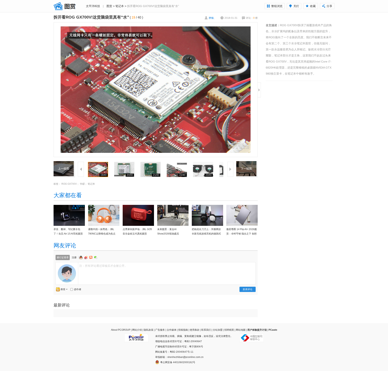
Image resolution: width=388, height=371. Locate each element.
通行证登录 (63, 257)
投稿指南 (183, 329)
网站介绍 (137, 329)
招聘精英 (229, 329)
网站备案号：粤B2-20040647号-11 (174, 351)
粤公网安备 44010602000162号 (177, 362)
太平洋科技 (93, 6)
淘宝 (91, 257)
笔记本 (119, 6)
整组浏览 (277, 6)
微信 (96, 257)
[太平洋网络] (136, 336)
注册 (74, 257)
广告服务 (160, 329)
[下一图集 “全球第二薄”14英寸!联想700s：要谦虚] (246, 163)
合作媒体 (171, 329)
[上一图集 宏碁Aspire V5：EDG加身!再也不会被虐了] (64, 163)
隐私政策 (148, 329)
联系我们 (206, 329)
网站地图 (241, 329)
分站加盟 (217, 329)
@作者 (77, 289)
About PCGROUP (120, 329)
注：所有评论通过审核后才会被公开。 (103, 265)
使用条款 (194, 329)
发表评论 (247, 289)
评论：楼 (252, 18)
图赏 (109, 6)
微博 (86, 257)
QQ (81, 257)
